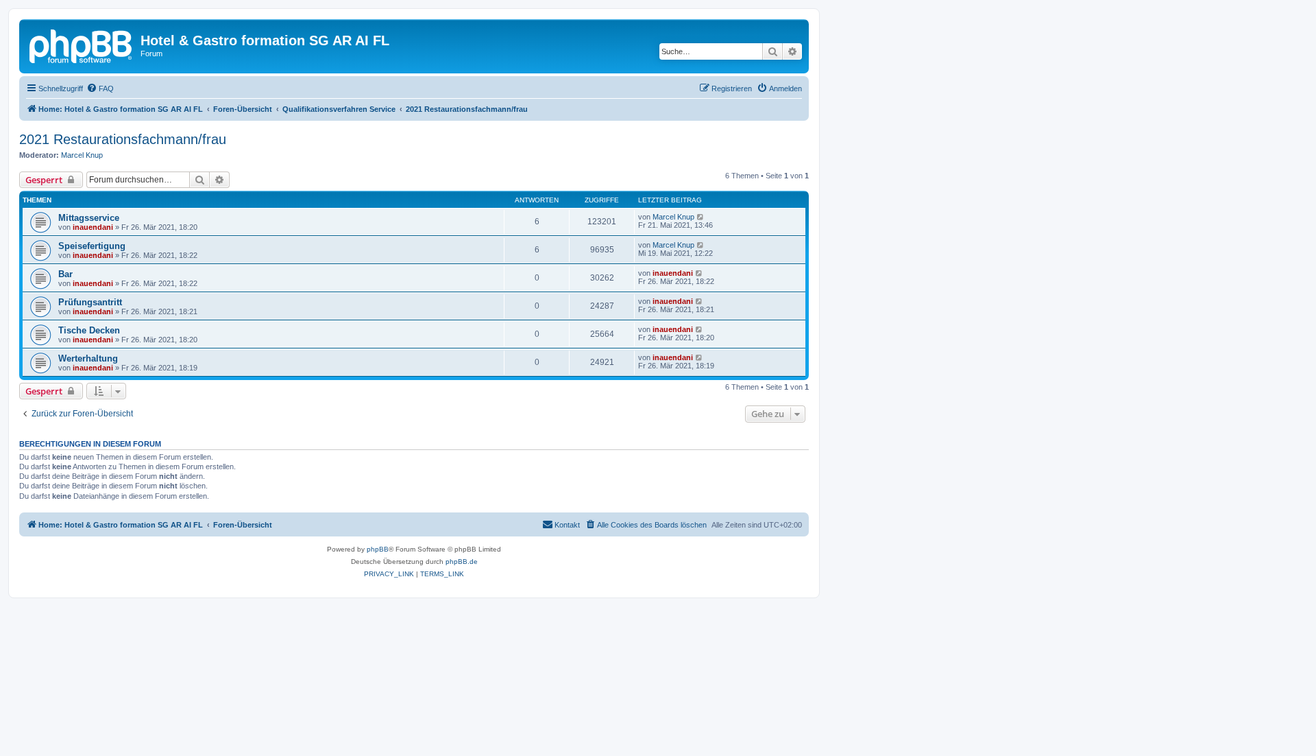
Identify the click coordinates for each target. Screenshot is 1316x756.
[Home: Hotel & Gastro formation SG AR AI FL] (82, 45)
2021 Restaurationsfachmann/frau (122, 139)
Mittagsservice (88, 218)
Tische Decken (89, 330)
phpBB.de (462, 561)
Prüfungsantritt (90, 302)
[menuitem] (100, 88)
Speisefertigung (91, 246)
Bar (65, 274)
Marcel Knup (82, 155)
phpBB (378, 549)
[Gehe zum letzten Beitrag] (700, 217)
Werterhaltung (88, 358)
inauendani (93, 227)
